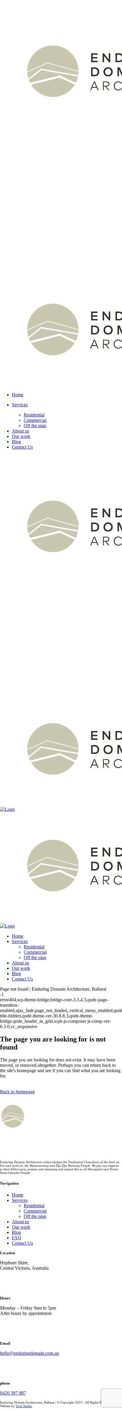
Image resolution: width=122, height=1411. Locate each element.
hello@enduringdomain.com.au (29, 1353)
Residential (34, 1205)
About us (20, 1221)
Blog (16, 1232)
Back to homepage (17, 1091)
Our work (21, 1227)
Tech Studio (24, 1406)
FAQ (16, 1237)
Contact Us (22, 1243)
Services (20, 1200)
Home (17, 1194)
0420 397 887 (13, 1393)
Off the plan (35, 1216)
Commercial (35, 1210)
